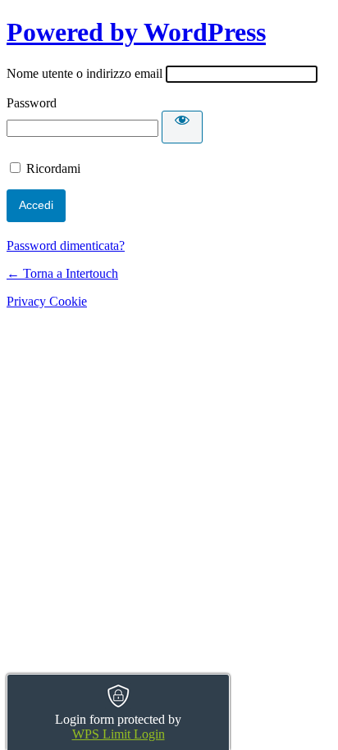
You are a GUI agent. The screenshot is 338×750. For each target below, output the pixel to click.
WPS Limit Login (118, 734)
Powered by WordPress (136, 32)
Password (32, 103)
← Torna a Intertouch (62, 273)
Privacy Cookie (47, 301)
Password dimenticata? (66, 245)
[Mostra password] (182, 127)
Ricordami (53, 168)
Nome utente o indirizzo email (84, 73)
